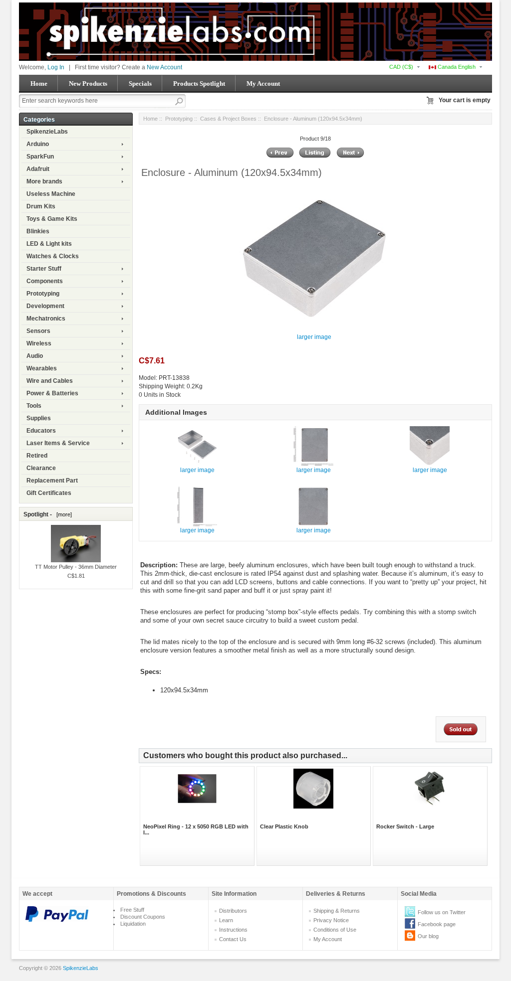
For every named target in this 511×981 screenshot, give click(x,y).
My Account (263, 83)
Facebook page (437, 924)
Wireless (38, 343)
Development (45, 306)
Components (44, 281)
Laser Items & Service (58, 443)
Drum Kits (40, 206)
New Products (88, 83)
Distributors (233, 911)
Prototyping (42, 293)
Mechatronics (45, 318)
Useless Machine (50, 193)
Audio (34, 355)
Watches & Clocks (52, 256)
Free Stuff (132, 910)
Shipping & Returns (336, 911)
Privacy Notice (331, 920)
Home (38, 83)
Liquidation (133, 924)
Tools (33, 405)
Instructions (233, 930)
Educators (41, 430)
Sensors (38, 330)
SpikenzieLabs (47, 131)
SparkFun (40, 156)
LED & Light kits (49, 243)
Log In (55, 67)
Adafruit (37, 168)
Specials (140, 83)
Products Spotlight (199, 83)
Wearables (41, 368)
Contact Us (233, 939)
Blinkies (37, 231)
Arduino (37, 144)
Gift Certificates (48, 493)
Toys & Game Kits (51, 218)
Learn (226, 920)
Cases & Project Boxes (228, 119)
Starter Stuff (43, 268)
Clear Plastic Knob (284, 826)
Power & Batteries (52, 393)
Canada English (456, 67)
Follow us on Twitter (442, 912)
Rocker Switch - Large (405, 826)
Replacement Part (52, 480)
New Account (164, 67)
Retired (36, 455)
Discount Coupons (142, 917)
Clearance (41, 468)
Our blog (428, 936)
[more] (62, 514)
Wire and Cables (49, 380)
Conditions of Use (334, 930)
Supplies (38, 418)
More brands (44, 181)
